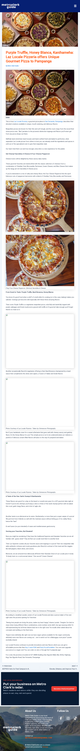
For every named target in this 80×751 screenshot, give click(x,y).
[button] (75, 6)
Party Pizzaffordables (47, 647)
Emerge (45, 747)
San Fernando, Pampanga (54, 121)
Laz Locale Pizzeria (20, 121)
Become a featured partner (64, 689)
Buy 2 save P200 (31, 647)
